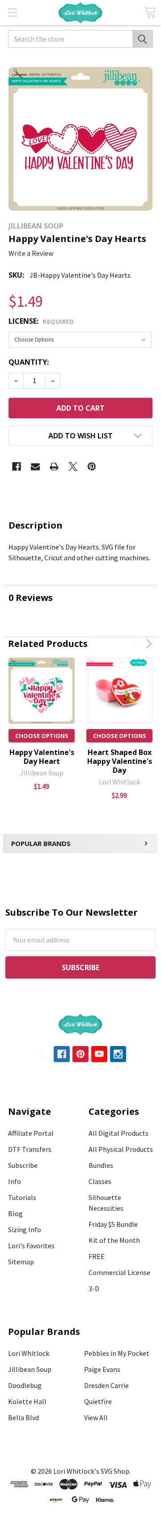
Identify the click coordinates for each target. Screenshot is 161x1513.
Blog (15, 1213)
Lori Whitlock (28, 1353)
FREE (97, 1256)
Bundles (101, 1165)
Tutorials (22, 1197)
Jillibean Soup (29, 1369)
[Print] (54, 466)
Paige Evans (102, 1369)
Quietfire (98, 1401)
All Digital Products (118, 1133)
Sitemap (21, 1261)
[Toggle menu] (12, 12)
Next (147, 643)
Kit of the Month (114, 1240)
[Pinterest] (92, 466)
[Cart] (150, 12)
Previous (136, 643)
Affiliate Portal (31, 1133)
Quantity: (28, 362)
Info (14, 1181)
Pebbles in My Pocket (116, 1353)
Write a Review (30, 253)
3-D (94, 1288)
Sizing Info (24, 1229)
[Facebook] (16, 466)
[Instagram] (118, 1054)
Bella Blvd (23, 1417)
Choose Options (41, 736)
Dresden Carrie (106, 1385)
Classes (100, 1181)
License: (41, 321)
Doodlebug (25, 1385)
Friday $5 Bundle (113, 1224)
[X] (73, 466)
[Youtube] (99, 1054)
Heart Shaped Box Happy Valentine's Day (119, 761)
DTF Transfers (29, 1149)
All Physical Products (121, 1149)
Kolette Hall (27, 1401)
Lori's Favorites (31, 1245)
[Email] (35, 466)
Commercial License (119, 1272)
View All (96, 1417)
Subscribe (23, 1165)
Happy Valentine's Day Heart (41, 756)
